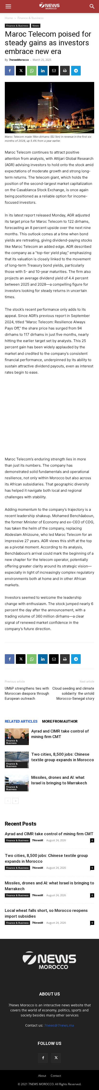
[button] (8, 6)
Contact (56, 1076)
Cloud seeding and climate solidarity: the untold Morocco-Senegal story (73, 693)
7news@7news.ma (59, 1025)
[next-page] (15, 801)
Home (9, 18)
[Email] (54, 70)
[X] (20, 70)
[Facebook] (9, 70)
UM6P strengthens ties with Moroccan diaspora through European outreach (27, 693)
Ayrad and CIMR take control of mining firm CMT (49, 833)
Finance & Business (30, 18)
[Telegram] (76, 70)
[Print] (65, 70)
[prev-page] (8, 801)
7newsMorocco (19, 59)
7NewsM (37, 840)
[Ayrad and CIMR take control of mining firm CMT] (17, 736)
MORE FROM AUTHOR (59, 721)
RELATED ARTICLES (21, 721)
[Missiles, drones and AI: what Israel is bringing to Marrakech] (17, 783)
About (42, 1076)
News (35, 25)
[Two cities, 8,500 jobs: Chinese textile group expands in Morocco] (17, 760)
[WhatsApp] (32, 70)
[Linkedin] (43, 70)
